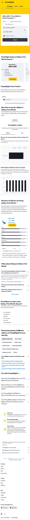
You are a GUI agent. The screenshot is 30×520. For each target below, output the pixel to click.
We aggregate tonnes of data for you (11, 450)
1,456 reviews (11, 222)
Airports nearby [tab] (6, 345)
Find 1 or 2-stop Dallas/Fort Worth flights (11, 281)
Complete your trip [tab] (6, 352)
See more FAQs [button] (15, 294)
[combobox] (16, 100)
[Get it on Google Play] (5, 507)
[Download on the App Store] (13, 507)
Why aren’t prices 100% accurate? (10, 452)
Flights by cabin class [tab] (7, 338)
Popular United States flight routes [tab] (10, 349)
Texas (19, 458)
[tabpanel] (15, 166)
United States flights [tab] (17, 345)
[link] (12, 79)
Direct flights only (9, 24)
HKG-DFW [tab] (15, 120)
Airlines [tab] (8, 133)
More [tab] (22, 133)
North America (10, 458)
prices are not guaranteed (7, 443)
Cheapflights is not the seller (9, 447)
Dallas (23, 458)
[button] (2, 2)
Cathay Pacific (11, 218)
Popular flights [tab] (18, 338)
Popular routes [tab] (17, 342)
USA (16, 458)
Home (5, 458)
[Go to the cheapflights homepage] (10, 2)
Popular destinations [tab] (7, 342)
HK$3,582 (6, 16)
